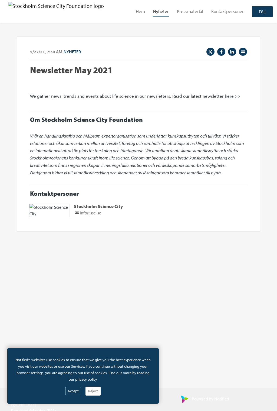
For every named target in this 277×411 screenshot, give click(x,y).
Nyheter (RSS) (23, 404)
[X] (210, 52)
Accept (73, 391)
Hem (140, 11)
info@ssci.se (90, 213)
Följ (262, 11)
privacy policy (86, 379)
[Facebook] (221, 52)
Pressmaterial (190, 11)
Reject (93, 391)
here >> (232, 96)
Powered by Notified (210, 399)
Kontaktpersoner (227, 11)
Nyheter (161, 11)
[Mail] (243, 52)
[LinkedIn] (232, 52)
